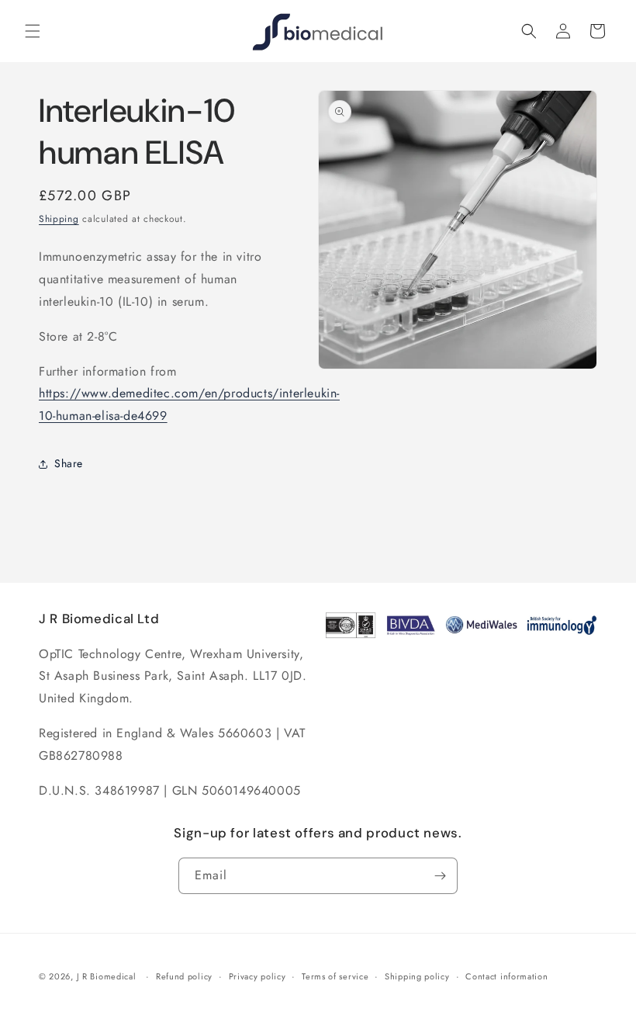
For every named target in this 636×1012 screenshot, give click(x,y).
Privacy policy (257, 976)
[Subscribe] (440, 876)
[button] (33, 31)
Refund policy (184, 976)
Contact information (506, 976)
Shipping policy (417, 976)
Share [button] (68, 463)
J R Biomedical (107, 976)
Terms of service (335, 976)
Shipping (59, 219)
